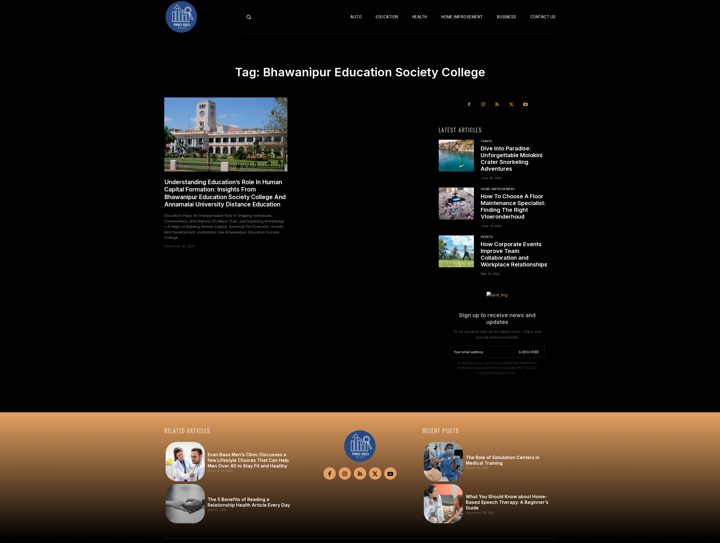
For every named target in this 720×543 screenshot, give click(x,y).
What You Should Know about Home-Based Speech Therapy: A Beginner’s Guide (507, 502)
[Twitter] (511, 104)
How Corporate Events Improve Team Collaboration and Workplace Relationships (514, 254)
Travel (487, 141)
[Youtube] (525, 104)
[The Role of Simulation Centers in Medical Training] (443, 461)
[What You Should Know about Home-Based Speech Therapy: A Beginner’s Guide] (443, 503)
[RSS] (497, 104)
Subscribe (529, 352)
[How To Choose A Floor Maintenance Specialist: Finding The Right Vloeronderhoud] (456, 203)
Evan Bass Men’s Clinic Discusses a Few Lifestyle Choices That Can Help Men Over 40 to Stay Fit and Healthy (248, 460)
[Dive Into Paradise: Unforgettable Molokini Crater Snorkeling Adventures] (456, 155)
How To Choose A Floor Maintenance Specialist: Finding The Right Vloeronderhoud (513, 206)
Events (487, 237)
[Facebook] (469, 104)
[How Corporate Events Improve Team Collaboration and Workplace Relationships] (456, 251)
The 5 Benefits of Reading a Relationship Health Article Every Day (249, 502)
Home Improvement (498, 189)
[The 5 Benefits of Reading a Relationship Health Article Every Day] (185, 503)
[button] (261, 17)
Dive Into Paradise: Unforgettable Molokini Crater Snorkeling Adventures (512, 158)
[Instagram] (483, 104)
